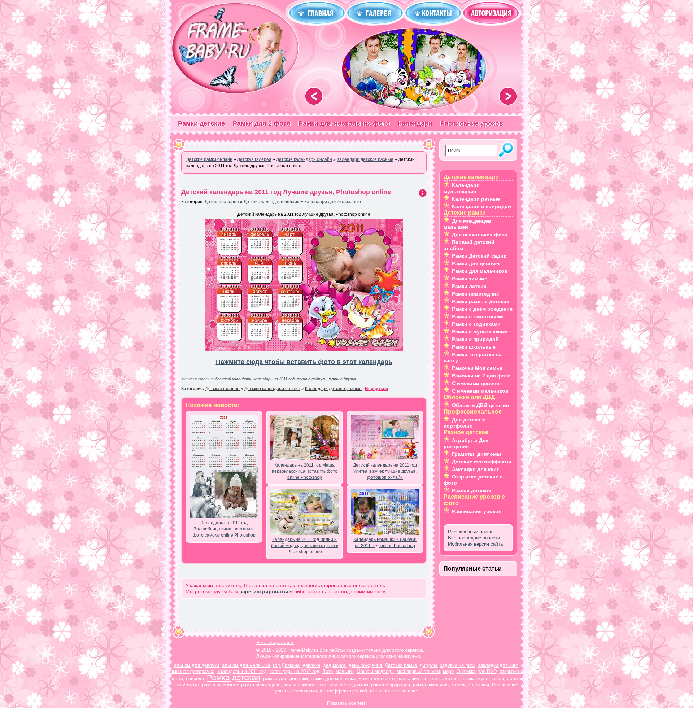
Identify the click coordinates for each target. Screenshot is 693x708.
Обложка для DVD (477, 671)
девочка (311, 665)
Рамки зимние (469, 278)
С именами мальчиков (480, 391)
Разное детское (471, 490)
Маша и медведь (375, 671)
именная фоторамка (192, 671)
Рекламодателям (275, 642)
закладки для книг (498, 665)
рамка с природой (390, 684)
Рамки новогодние (475, 294)
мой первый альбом (418, 671)
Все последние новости (474, 538)
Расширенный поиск (470, 531)
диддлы (428, 665)
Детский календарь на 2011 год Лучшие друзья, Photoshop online (286, 192)
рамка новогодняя (260, 684)
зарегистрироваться (266, 591)
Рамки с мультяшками (480, 332)
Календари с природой (481, 206)
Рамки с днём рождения (482, 309)
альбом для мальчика (246, 665)
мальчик (345, 671)
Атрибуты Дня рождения (466, 443)
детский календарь (233, 379)
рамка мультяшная (483, 678)
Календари (415, 123)
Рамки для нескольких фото (344, 123)
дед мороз (334, 665)
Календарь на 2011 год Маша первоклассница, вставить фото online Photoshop (304, 471)
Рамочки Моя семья (477, 368)
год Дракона (286, 665)
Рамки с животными (477, 316)
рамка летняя (445, 678)
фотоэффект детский (343, 691)
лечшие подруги (311, 379)
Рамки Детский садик (479, 256)
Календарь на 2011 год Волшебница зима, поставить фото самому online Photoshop (224, 529)
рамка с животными (304, 684)
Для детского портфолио (465, 423)
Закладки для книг (475, 469)
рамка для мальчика (333, 678)
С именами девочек (477, 383)
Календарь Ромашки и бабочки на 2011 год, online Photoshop (385, 542)
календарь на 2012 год (294, 671)
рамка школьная (431, 684)
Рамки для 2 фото (262, 123)
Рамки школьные (474, 347)
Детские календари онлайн (272, 201)
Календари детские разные (332, 201)
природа (195, 678)
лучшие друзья (342, 379)
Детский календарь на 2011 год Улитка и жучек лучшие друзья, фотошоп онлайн (385, 471)
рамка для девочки (285, 678)
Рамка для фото (376, 678)
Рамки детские (201, 123)
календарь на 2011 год (274, 379)
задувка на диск (457, 665)
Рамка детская (233, 677)
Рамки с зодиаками (476, 324)
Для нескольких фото (479, 234)
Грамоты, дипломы (476, 454)
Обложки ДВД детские (480, 405)
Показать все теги (346, 703)
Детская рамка (401, 665)
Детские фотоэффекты (481, 461)
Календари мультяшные (462, 188)
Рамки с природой (475, 339)
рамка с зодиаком (348, 684)
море (448, 671)
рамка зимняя (412, 678)
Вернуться (376, 388)
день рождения (365, 665)
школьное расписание (394, 691)
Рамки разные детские (480, 301)
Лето (327, 671)
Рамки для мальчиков (479, 271)
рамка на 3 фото (220, 684)
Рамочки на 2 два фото (481, 376)
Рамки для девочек (476, 263)
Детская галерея (222, 201)
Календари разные (476, 199)
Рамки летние (469, 286)
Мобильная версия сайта (475, 544)
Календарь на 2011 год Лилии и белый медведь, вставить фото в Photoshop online (304, 545)
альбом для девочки (196, 665)
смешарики (305, 691)
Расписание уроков (471, 123)
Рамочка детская (470, 684)
